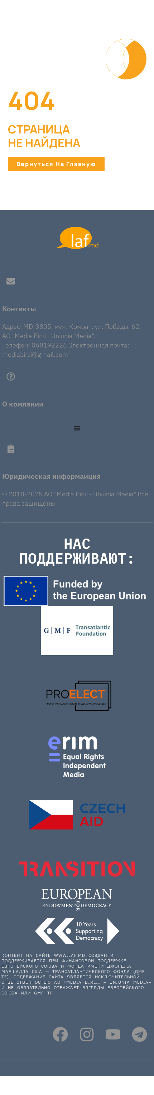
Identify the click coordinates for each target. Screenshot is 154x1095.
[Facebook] (60, 1034)
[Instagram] (86, 1034)
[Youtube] (113, 1034)
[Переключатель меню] (77, 428)
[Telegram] (139, 1034)
